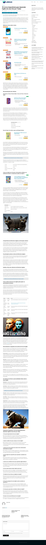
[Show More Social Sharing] (18, 12)
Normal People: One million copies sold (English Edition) (20, 133)
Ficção (33, 32)
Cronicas (33, 27)
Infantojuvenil (33, 34)
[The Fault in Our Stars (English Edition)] (8, 31)
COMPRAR (26, 32)
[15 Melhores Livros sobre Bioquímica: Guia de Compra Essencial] (25, 512)
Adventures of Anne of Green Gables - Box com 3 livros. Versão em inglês (20, 98)
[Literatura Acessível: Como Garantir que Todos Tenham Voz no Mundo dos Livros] (6, 512)
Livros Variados (34, 35)
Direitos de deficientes (35, 28)
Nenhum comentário (19, 10)
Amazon (8, 343)
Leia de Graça (20, 32)
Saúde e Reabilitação (34, 42)
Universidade (33, 40)
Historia (33, 33)
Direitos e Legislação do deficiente (36, 19)
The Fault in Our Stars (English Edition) (20, 28)
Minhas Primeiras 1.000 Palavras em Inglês (20, 74)
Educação (3, 5)
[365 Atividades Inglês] (8, 65)
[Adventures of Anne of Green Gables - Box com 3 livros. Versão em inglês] (8, 101)
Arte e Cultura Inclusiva (34, 17)
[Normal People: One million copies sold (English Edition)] (8, 135)
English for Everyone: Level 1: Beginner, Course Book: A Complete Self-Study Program (20, 40)
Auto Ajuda (33, 26)
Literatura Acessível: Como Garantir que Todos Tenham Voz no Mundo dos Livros (6, 516)
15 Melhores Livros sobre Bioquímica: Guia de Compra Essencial (25, 516)
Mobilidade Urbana (34, 41)
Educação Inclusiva (34, 20)
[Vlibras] (7, 2)
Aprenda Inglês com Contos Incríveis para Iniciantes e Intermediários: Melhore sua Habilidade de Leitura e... (21, 52)
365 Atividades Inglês (17, 62)
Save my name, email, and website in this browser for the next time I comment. (13, 533)
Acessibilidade (34, 25)
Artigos (32, 18)
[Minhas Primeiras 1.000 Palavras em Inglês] (8, 76)
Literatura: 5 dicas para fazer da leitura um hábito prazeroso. (16, 511)
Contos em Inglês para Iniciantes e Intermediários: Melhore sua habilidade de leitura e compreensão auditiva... (21, 177)
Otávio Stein (5, 10)
